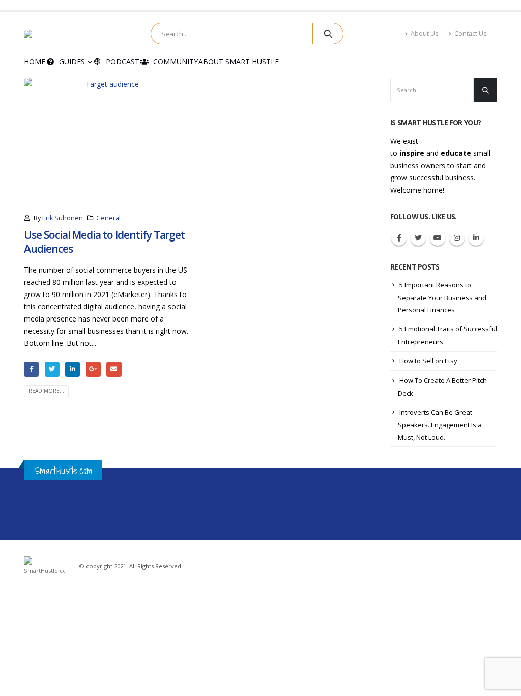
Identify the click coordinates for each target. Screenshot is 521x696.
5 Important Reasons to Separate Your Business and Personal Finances (442, 297)
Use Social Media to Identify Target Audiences (104, 242)
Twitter (52, 369)
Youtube (437, 238)
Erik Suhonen (62, 217)
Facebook (31, 369)
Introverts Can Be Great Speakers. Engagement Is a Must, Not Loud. (440, 425)
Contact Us (470, 33)
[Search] (328, 33)
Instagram (457, 238)
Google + (93, 369)
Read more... (46, 390)
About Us (425, 33)
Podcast (122, 61)
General (108, 217)
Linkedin (476, 238)
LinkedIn (72, 369)
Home (34, 61)
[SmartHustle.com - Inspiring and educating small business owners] (56, 34)
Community (175, 61)
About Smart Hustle (238, 61)
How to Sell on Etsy (428, 360)
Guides (72, 61)
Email (113, 369)
